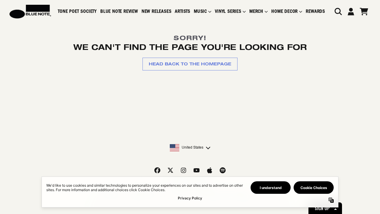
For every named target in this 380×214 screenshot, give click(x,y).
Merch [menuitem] (256, 11)
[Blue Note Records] (30, 11)
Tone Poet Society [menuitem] (77, 11)
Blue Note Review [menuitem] (119, 11)
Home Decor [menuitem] (284, 11)
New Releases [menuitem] (157, 11)
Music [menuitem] (200, 11)
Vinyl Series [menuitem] (228, 11)
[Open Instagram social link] (183, 170)
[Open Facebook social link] (157, 170)
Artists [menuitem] (182, 11)
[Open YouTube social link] (196, 170)
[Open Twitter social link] (170, 170)
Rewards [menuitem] (315, 11)
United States (192, 147)
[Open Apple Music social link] (209, 170)
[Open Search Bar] (338, 11)
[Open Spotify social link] (222, 170)
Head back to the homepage (190, 63)
